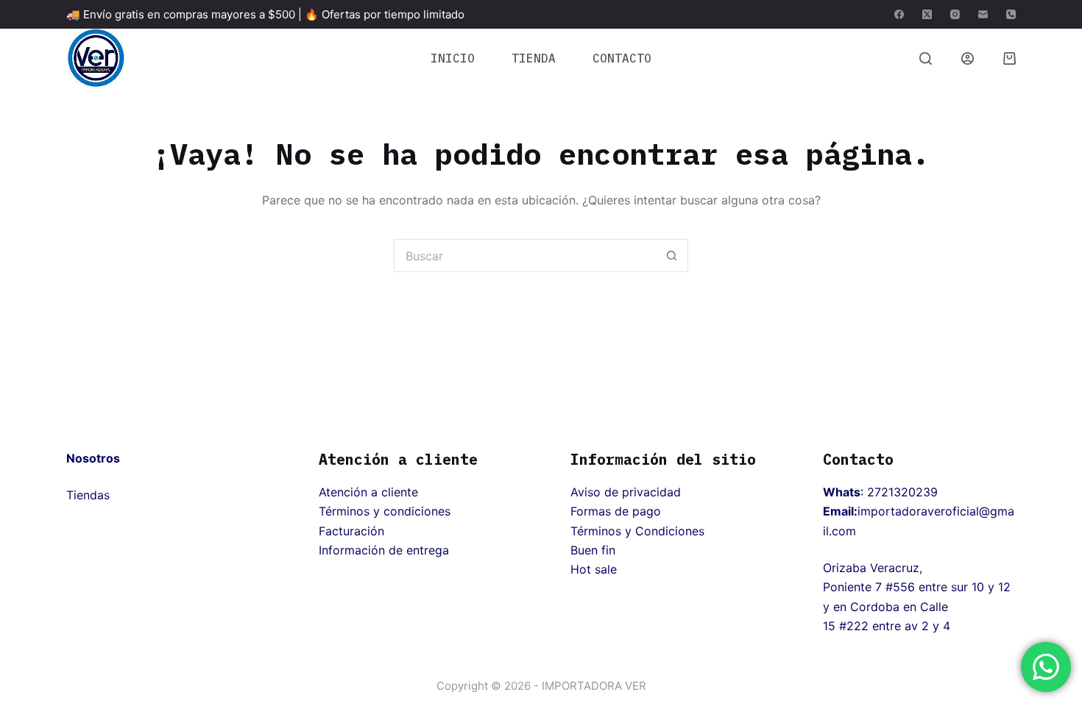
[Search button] (671, 255)
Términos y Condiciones (637, 531)
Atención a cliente (368, 492)
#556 (900, 586)
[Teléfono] (1011, 14)
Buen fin (592, 550)
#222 (854, 625)
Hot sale (593, 569)
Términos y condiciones (384, 511)
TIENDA (534, 58)
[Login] (967, 58)
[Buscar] (925, 58)
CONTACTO (622, 58)
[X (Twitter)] (927, 14)
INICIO (453, 58)
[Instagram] (955, 14)
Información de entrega (384, 550)
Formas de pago (615, 511)
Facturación (351, 531)
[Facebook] (899, 14)
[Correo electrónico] (983, 14)
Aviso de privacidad (625, 492)
